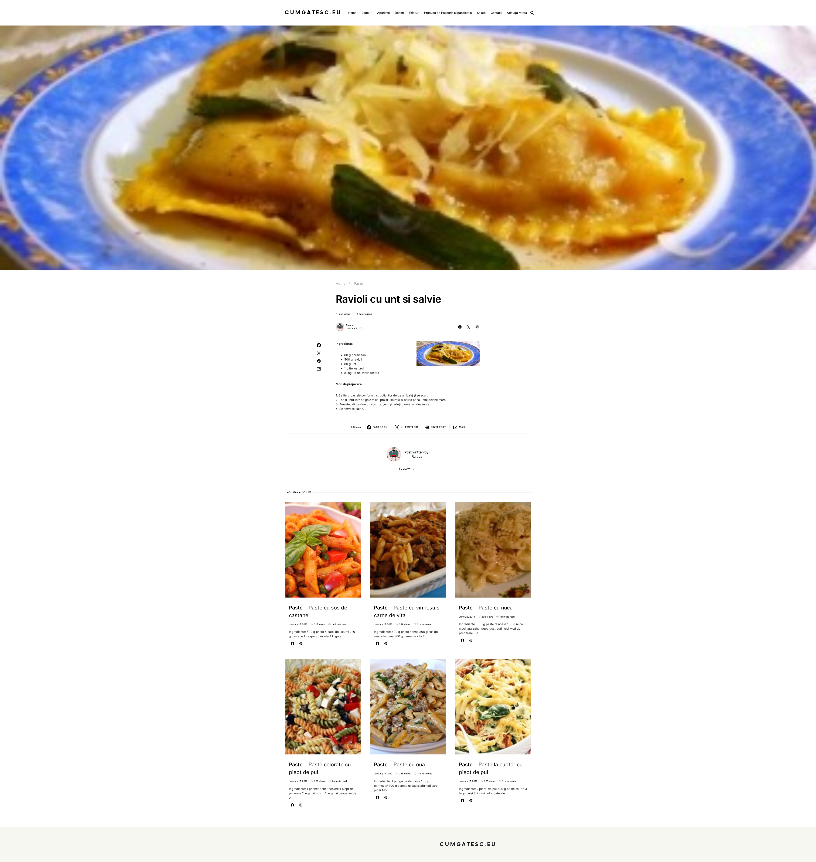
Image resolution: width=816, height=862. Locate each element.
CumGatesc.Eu (313, 13)
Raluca (349, 325)
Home (340, 283)
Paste (358, 283)
